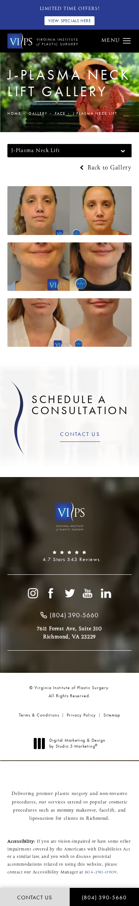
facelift (107, 810)
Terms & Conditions (39, 715)
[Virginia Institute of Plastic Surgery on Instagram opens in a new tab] (32, 593)
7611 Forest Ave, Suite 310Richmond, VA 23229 (69, 633)
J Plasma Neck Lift (95, 113)
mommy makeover (76, 810)
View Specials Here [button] (69, 21)
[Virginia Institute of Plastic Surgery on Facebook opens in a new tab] (51, 593)
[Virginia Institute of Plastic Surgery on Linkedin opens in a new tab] (106, 593)
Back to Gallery (108, 168)
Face (60, 113)
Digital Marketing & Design (77, 743)
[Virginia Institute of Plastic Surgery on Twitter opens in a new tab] (69, 593)
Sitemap (111, 715)
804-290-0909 (101, 872)
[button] (127, 41)
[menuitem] (32, 593)
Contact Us (80, 434)
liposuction (41, 818)
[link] (69, 556)
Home (14, 113)
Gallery (38, 113)
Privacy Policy (81, 715)
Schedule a (80, 405)
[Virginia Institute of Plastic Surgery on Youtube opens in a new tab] (88, 593)
